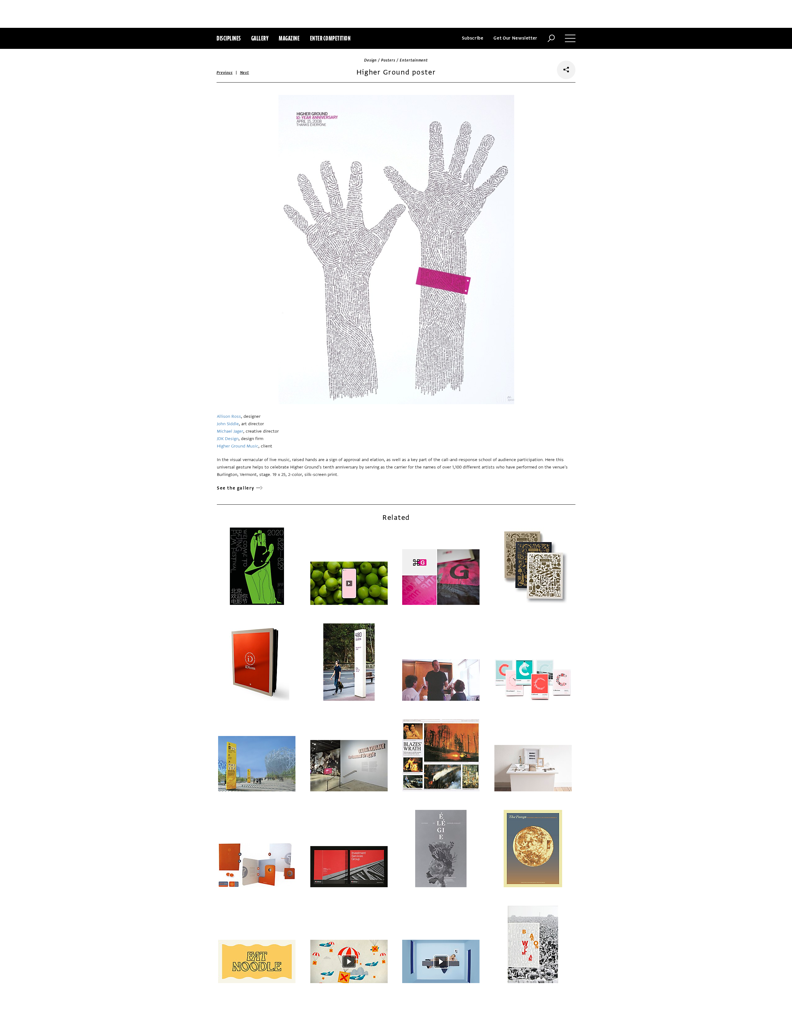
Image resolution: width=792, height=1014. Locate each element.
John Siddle (228, 424)
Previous (225, 72)
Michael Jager (230, 431)
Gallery (260, 38)
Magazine (289, 38)
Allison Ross (229, 416)
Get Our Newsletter (515, 38)
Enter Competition (330, 38)
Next (244, 72)
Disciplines (229, 38)
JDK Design (228, 439)
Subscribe (473, 38)
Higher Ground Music (237, 446)
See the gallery (236, 488)
